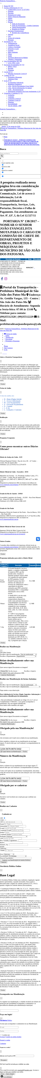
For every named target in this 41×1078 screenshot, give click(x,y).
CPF (1, 818)
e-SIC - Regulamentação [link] (15, 90)
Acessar (2, 1037)
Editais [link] (10, 18)
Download (8, 339)
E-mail (2, 828)
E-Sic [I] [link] (6, 81)
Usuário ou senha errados (13, 1037)
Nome (2, 824)
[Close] (1, 733)
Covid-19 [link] (7, 72)
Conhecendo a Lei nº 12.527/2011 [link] (18, 9)
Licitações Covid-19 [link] (14, 98)
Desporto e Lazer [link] (13, 49)
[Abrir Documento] (34, 267)
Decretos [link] (11, 13)
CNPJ (2, 820)
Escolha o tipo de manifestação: (10, 654)
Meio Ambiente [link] (13, 52)
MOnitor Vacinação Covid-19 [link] (17, 73)
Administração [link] (12, 43)
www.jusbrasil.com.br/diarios (9, 484)
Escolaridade (4, 856)
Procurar (22, 1010)
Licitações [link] (11, 95)
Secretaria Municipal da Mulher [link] (18, 57)
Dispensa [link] (11, 102)
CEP (1, 838)
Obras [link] (10, 54)
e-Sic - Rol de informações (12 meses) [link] (20, 88)
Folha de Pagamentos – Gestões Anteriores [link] (25, 25)
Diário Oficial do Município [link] (16, 17)
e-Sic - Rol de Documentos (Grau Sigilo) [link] (21, 86)
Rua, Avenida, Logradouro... (9, 840)
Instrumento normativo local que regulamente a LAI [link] (24, 91)
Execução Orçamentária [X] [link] (13, 65)
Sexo (1, 854)
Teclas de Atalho (11, 334)
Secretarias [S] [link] (8, 41)
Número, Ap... (4, 845)
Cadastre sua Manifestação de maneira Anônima (16, 860)
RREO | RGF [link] (12, 66)
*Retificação (9, 337)
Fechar (3, 384)
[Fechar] (1, 361)
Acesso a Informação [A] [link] (12, 8)
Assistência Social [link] (13, 45)
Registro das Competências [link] (20, 33)
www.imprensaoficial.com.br (9, 519)
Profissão (3, 836)
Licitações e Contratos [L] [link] (12, 93)
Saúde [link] (10, 56)
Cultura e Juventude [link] (14, 47)
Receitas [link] (10, 68)
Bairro (2, 842)
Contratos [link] (11, 97)
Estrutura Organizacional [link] (16, 31)
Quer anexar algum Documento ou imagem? (14, 667)
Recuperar (4, 1060)
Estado (2, 846)
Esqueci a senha (5, 1040)
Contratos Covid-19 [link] (14, 100)
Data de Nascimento (6, 858)
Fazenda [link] (10, 50)
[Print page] (6, 353)
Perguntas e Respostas (12, 341)
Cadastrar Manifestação (8, 675)
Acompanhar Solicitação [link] (15, 82)
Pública (6, 1020)
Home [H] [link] (7, 6)
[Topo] (3, 353)
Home (5, 137)
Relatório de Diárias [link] (18, 29)
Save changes (10, 1074)
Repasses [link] (11, 40)
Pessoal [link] (10, 22)
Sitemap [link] (10, 34)
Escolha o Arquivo (30, 671)
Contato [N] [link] (8, 75)
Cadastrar (3, 862)
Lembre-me (6, 1035)
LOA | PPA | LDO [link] (14, 63)
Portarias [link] (10, 11)
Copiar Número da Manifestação (11, 751)
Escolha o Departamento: (8, 656)
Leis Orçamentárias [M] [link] (11, 61)
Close (2, 1074)
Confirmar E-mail (5, 830)
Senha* (2, 832)
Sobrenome (3, 826)
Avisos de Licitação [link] (14, 38)
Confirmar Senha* (6, 834)
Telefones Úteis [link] (13, 79)
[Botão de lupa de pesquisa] (2, 156)
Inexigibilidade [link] (12, 104)
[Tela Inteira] (5, 353)
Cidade (2, 850)
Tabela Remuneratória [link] (19, 27)
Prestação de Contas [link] (14, 15)
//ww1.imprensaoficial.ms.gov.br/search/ (12, 534)
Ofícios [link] (10, 20)
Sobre (7, 335)
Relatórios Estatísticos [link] (15, 84)
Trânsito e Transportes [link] (15, 59)
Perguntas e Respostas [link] (15, 77)
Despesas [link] (11, 70)
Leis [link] (9, 36)
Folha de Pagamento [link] (18, 24)
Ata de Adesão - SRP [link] (14, 106)
